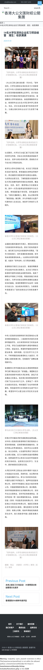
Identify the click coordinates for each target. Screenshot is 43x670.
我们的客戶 (10, 627)
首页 (1, 23)
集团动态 (22, 627)
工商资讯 (16, 631)
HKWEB (14, 650)
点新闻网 (33, 636)
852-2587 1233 (26, 2)
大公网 (22, 636)
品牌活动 (33, 627)
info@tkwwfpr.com (10, 2)
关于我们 (19, 624)
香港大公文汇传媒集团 (13, 636)
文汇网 (28, 636)
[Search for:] (18, 8)
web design (5, 650)
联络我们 (27, 631)
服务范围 (31, 624)
